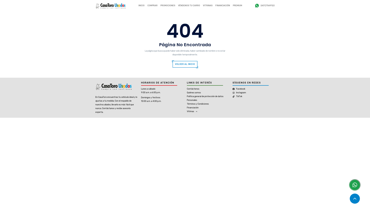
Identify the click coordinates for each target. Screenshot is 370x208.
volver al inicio (185, 64)
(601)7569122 (268, 5)
